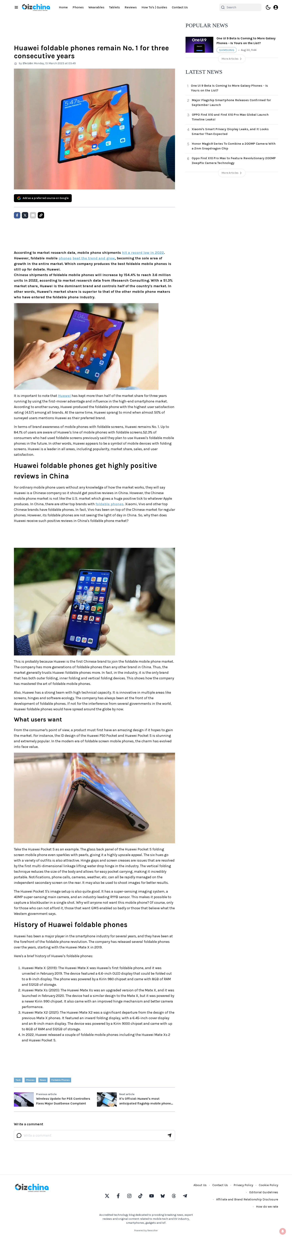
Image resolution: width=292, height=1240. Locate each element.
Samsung (226, 50)
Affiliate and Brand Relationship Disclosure (247, 1199)
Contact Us (180, 7)
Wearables (96, 7)
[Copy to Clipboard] (41, 215)
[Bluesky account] (162, 1195)
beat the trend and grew (94, 258)
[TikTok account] (140, 1195)
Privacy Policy (243, 1185)
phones (65, 258)
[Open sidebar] (16, 7)
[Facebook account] (118, 1195)
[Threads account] (173, 1195)
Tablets (114, 7)
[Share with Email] (33, 215)
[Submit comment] (169, 1135)
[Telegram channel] (185, 1195)
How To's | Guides (154, 7)
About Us (200, 1185)
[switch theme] (268, 7)
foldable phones (110, 504)
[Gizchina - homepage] (36, 7)
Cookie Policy (268, 1185)
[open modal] (275, 7)
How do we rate (267, 1206)
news (43, 1080)
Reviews (131, 7)
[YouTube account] (151, 1195)
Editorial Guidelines (263, 1192)
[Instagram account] (129, 1195)
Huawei (64, 396)
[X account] (107, 1195)
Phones (78, 7)
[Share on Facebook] (17, 215)
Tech (18, 1080)
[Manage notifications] (282, 1231)
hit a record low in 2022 (143, 252)
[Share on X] (25, 215)
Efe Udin (28, 63)
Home (63, 7)
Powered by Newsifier (146, 1230)
